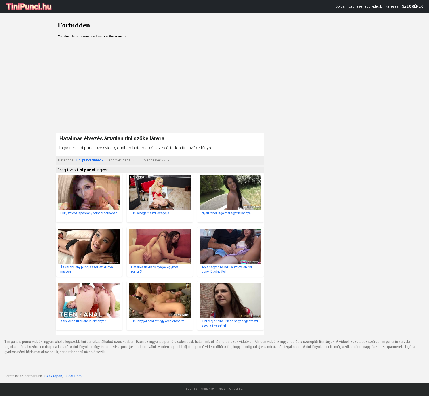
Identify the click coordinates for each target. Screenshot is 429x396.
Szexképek (53, 376)
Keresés (391, 6)
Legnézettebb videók (365, 6)
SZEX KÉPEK (412, 6)
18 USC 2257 (207, 389)
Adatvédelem (236, 389)
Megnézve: (152, 160)
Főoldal (339, 6)
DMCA (222, 389)
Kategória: (66, 160)
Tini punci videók (89, 160)
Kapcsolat (191, 389)
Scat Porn (74, 376)
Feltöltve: (114, 160)
